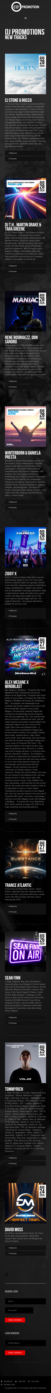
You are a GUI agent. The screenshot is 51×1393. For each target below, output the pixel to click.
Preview (12, 159)
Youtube (35, 1381)
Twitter (21, 1381)
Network (12, 153)
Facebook (8, 1381)
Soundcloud (9, 1384)
